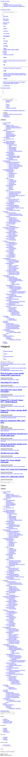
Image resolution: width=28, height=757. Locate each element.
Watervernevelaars (10, 331)
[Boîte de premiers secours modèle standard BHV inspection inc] (14, 370)
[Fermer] (1, 481)
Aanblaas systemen (13, 145)
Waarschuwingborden (10, 212)
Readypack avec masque (8, 82)
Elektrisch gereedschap (11, 259)
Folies (7, 178)
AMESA (5, 130)
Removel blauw (12, 233)
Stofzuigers (8, 128)
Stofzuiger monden (15, 312)
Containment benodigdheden (12, 205)
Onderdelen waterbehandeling (15, 287)
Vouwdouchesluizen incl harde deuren (17, 301)
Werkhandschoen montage (14, 156)
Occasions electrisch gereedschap (13, 326)
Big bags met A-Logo (13, 200)
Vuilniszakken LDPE (13, 194)
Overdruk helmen (12, 149)
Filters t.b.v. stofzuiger (16, 315)
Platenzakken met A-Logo (14, 201)
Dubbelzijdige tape (13, 173)
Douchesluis (8, 300)
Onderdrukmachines (10, 131)
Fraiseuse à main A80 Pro (8, 73)
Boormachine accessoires (14, 271)
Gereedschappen (6, 258)
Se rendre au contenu (5, 1)
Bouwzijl (11, 188)
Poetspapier (11, 252)
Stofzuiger (8, 306)
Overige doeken (12, 254)
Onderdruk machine (10, 276)
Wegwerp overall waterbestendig (16, 165)
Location (5, 728)
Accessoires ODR (12, 295)
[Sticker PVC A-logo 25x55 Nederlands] (13, 466)
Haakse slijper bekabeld (14, 260)
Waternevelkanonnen (10, 141)
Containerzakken (9, 209)
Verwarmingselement (15, 289)
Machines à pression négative (9, 60)
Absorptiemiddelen (10, 247)
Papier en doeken (9, 250)
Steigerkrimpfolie (12, 184)
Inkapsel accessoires (10, 238)
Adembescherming (10, 143)
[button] (7, 362)
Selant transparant (12, 231)
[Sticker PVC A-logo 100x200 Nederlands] (13, 457)
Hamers (10, 264)
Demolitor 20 (12, 68)
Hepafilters (13, 281)
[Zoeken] (13, 713)
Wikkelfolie (11, 189)
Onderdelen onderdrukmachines (15, 280)
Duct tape (11, 172)
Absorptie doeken (12, 248)
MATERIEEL (6, 36)
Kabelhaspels (11, 318)
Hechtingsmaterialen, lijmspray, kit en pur (15, 207)
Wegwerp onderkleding (14, 167)
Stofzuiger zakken (12, 310)
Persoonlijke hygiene (10, 244)
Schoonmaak (9, 338)
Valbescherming (9, 158)
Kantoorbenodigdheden (8, 335)
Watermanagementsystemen (15, 286)
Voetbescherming (9, 152)
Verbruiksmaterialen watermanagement (17, 291)
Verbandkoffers (12, 226)
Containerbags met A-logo (14, 210)
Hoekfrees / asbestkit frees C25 (12, 126)
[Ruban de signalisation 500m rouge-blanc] (13, 417)
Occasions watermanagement (12, 327)
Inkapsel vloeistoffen (10, 228)
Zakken (7, 190)
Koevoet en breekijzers (14, 265)
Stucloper (11, 186)
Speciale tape (11, 175)
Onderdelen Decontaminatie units (16, 305)
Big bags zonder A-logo (14, 199)
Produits (5, 341)
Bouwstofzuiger (12, 308)
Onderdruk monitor (10, 294)
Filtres (12, 83)
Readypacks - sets (10, 138)
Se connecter (6, 20)
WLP (4, 140)
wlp (4, 64)
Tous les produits (7, 122)
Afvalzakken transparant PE (15, 191)
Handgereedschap (10, 263)
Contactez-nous (6, 85)
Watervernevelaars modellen (15, 332)
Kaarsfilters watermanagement (17, 292)
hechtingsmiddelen (10, 170)
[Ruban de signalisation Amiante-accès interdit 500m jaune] (14, 441)
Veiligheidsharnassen (13, 159)
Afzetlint (8, 216)
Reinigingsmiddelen (10, 255)
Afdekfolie (11, 179)
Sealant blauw (12, 230)
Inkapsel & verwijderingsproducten (10, 227)
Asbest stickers (12, 223)
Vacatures (5, 719)
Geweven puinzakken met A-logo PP (17, 195)
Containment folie (12, 180)
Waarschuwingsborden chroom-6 (16, 215)
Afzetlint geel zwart (13, 218)
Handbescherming (10, 154)
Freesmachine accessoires (14, 273)
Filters (10, 146)
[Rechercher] (16, 12)
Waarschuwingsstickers (11, 222)
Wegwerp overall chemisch (14, 164)
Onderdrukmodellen (13, 278)
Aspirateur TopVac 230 (8, 74)
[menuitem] (5, 4)
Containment (6, 275)
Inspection (5, 730)
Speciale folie (11, 183)
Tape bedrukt (11, 174)
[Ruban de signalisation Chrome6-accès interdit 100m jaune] (14, 430)
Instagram (5, 739)
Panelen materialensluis (11, 135)
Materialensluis (9, 297)
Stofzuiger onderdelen (13, 311)
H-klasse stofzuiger (13, 307)
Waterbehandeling (10, 285)
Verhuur (5, 334)
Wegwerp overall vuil (13, 163)
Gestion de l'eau (19, 60)
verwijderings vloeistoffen (11, 232)
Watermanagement (10, 133)
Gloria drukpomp (12, 239)
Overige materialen (15, 284)
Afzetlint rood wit (12, 217)
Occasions (5, 322)
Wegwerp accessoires (13, 168)
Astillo (4, 70)
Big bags (8, 197)
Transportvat (11, 204)
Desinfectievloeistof (13, 243)
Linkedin (5, 738)
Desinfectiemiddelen (10, 242)
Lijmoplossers (12, 237)
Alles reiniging (12, 257)
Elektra (7, 317)
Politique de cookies (7, 722)
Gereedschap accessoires (11, 270)
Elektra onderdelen (13, 319)
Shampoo (11, 246)
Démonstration (6, 731)
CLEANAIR (6, 137)
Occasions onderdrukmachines (12, 324)
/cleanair (5, 78)
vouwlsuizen (8, 132)
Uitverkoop (5, 321)
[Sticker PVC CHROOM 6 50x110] (12, 473)
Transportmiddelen (10, 202)
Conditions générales (8, 721)
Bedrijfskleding (6, 161)
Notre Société (6, 720)
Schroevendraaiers (13, 269)
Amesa (4, 57)
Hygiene (5, 241)
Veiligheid (5, 211)
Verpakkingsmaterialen (8, 169)
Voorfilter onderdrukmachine (15, 279)
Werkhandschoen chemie (14, 157)
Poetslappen (11, 253)
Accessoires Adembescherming (15, 151)
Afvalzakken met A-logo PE (15, 193)
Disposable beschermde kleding (13, 162)
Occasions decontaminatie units (12, 328)
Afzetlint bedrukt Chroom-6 (15, 221)
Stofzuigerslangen (15, 313)
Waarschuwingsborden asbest (15, 214)
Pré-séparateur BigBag (18, 74)
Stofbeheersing (6, 329)
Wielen (12, 282)
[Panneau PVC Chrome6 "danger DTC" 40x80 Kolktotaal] (14, 397)
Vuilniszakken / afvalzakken (15, 339)
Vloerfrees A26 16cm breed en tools (13, 127)
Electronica (8, 337)
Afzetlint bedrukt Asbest (14, 220)
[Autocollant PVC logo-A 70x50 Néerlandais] (14, 386)
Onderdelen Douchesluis (14, 302)
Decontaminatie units (10, 303)
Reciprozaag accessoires (14, 274)
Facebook (5, 737)
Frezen (7, 333)
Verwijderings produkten (11, 236)
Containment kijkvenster (14, 206)
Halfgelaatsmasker (13, 147)
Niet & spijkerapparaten (14, 268)
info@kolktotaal (6, 745)
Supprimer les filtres (5, 710)
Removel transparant (13, 234)
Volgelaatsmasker (12, 148)
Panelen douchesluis (10, 136)
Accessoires (16, 83)
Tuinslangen (14, 290)
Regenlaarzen (12, 153)
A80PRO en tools (10, 125)
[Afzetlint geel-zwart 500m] (10, 450)
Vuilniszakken (12, 196)
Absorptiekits (11, 249)
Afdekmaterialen (9, 185)
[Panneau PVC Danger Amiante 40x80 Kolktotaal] (14, 407)
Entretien (5, 729)
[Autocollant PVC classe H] (10, 379)
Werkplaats (5, 316)
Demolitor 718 (18, 68)
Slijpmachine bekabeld (13, 262)
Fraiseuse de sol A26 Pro (20, 73)
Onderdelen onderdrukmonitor (15, 296)
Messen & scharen (13, 266)
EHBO (7, 225)
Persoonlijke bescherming (8, 142)
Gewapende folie (12, 181)
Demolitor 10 (6, 68)
